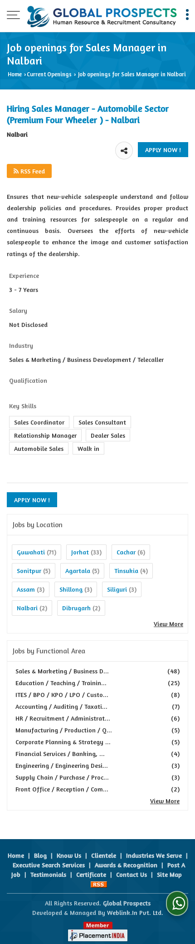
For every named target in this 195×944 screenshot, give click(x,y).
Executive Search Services (49, 865)
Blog (40, 855)
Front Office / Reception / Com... (61, 789)
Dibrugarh (76, 608)
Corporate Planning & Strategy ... (63, 742)
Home (15, 74)
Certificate (91, 874)
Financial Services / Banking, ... (60, 753)
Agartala (77, 570)
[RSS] (99, 884)
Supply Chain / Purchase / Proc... (62, 777)
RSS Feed (32, 171)
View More (168, 624)
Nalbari (27, 608)
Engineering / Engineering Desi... (61, 765)
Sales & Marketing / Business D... (62, 671)
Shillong (71, 589)
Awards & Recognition (126, 865)
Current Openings (49, 74)
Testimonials (48, 874)
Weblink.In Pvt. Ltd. (135, 912)
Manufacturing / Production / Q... (63, 730)
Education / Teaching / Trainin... (61, 683)
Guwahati (31, 552)
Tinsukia (126, 570)
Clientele (103, 855)
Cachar (126, 552)
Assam (26, 589)
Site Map (169, 874)
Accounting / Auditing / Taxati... (61, 706)
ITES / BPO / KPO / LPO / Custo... (61, 694)
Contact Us (131, 874)
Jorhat (80, 552)
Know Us (69, 855)
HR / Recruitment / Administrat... (62, 718)
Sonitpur (29, 570)
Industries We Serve (154, 855)
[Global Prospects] (102, 16)
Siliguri (117, 589)
